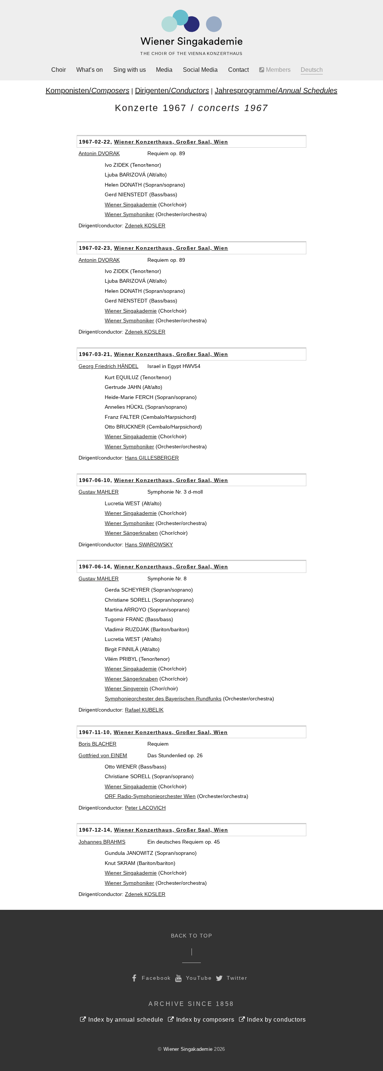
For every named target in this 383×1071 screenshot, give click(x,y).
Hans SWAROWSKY (149, 544)
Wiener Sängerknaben (131, 533)
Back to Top (191, 936)
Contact (238, 70)
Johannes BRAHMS (102, 842)
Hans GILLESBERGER (152, 458)
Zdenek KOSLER (145, 225)
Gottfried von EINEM (103, 755)
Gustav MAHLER (99, 492)
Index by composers (204, 1019)
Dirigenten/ (172, 90)
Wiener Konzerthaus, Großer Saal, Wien (171, 142)
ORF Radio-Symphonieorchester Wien (150, 796)
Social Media (200, 70)
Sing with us (129, 70)
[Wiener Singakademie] (191, 28)
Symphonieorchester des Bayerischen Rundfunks (163, 699)
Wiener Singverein (126, 688)
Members (277, 70)
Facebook (155, 978)
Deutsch (312, 70)
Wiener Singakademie (131, 205)
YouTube (198, 978)
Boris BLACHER (97, 744)
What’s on (89, 70)
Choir (58, 70)
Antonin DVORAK (99, 153)
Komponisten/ (87, 90)
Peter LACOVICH (145, 808)
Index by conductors (275, 1019)
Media (164, 70)
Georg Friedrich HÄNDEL (108, 366)
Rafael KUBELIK (144, 710)
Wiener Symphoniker (129, 214)
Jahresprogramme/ (276, 90)
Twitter (236, 978)
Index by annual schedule (124, 1019)
